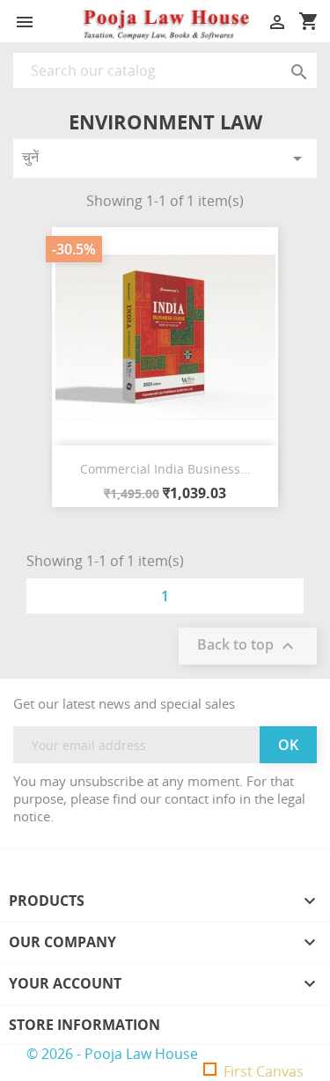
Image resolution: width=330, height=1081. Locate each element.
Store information (84, 1024)
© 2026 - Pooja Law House (112, 1053)
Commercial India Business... (165, 468)
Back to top (247, 647)
